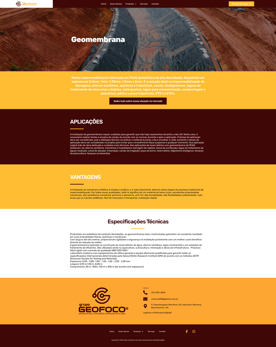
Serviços (144, 4)
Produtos (130, 4)
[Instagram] (194, 331)
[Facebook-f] (186, 331)
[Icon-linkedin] (201, 331)
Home (103, 4)
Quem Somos (116, 4)
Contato (155, 4)
